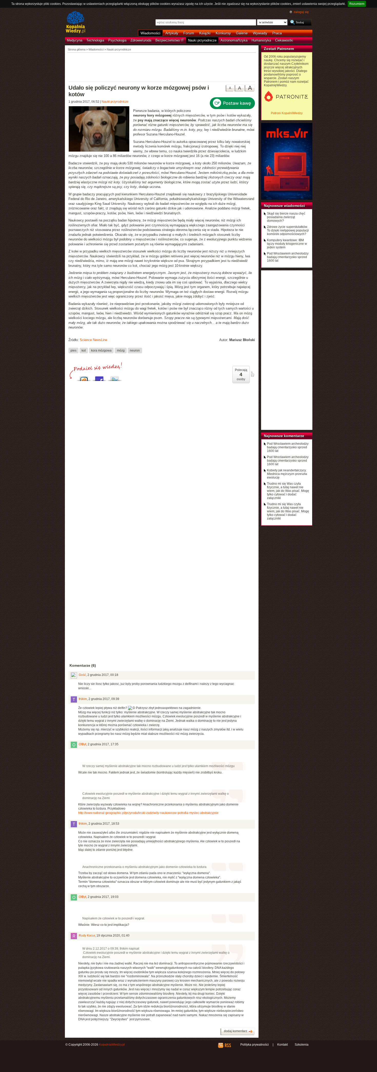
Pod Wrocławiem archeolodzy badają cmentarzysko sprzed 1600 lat (288, 257)
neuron (135, 350)
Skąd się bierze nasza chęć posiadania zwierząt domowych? (286, 217)
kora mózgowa (101, 350)
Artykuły (171, 33)
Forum (188, 33)
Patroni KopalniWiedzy (287, 113)
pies (73, 350)
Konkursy (223, 33)
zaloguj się (301, 12)
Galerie (242, 33)
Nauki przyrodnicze (202, 40)
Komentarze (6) (83, 665)
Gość (82, 675)
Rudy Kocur (87, 935)
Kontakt (282, 1044)
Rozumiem (356, 4)
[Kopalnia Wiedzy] (100, 129)
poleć (252, 374)
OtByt (82, 744)
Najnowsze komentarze (284, 436)
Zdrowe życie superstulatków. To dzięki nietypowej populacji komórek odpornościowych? (288, 230)
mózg (121, 350)
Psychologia (117, 40)
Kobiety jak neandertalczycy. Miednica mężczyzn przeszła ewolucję (287, 474)
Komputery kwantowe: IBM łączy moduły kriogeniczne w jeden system (287, 243)
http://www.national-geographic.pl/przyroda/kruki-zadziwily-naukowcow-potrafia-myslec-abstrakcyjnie (148, 813)
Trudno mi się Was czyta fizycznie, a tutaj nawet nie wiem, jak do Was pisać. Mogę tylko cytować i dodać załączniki (288, 491)
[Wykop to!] (84, 377)
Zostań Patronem (279, 49)
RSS (227, 1045)
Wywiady (260, 33)
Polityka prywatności (254, 1044)
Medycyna (74, 40)
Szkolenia (302, 1044)
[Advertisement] (161, 66)
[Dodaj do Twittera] (114, 377)
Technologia (95, 40)
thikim (83, 699)
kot (84, 350)
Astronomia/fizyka (234, 40)
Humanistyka (261, 40)
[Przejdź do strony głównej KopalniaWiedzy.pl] (75, 22)
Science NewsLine (93, 340)
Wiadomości (150, 33)
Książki (205, 33)
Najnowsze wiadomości (284, 206)
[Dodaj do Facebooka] (99, 377)
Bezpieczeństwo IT (169, 40)
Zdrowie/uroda (141, 40)
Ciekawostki (284, 40)
